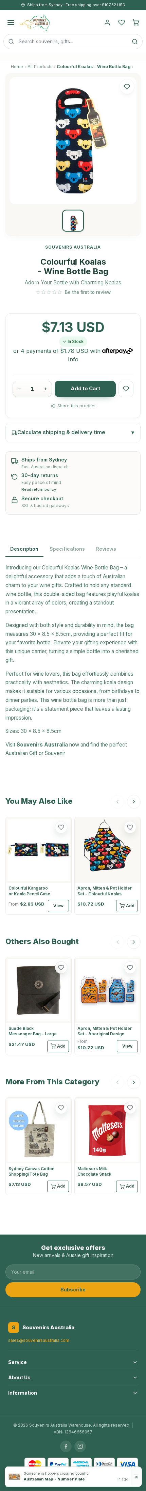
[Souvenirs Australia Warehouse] (34, 22)
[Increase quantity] (45, 389)
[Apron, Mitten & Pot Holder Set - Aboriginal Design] (107, 990)
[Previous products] (117, 802)
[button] (127, 86)
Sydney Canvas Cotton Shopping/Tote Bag (31, 1171)
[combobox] (73, 41)
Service (17, 1362)
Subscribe (73, 1289)
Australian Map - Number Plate (54, 1479)
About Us (19, 1377)
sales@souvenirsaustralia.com (38, 1340)
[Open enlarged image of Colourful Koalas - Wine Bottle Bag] (73, 140)
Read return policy (38, 489)
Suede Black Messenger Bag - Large (32, 1031)
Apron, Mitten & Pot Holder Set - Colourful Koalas (104, 890)
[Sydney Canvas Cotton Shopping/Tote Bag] (38, 1130)
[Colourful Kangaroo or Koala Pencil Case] (38, 850)
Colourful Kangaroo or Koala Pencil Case (29, 890)
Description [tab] (24, 549)
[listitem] (73, 221)
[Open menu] (10, 22)
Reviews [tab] (106, 549)
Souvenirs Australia (42, 744)
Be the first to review (88, 292)
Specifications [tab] (67, 549)
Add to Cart (85, 389)
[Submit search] (135, 41)
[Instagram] (80, 1446)
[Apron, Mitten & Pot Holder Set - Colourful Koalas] (107, 850)
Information (22, 1393)
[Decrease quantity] (19, 389)
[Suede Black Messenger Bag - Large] (38, 990)
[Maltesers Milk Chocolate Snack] (107, 1130)
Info (73, 359)
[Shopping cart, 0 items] (136, 22)
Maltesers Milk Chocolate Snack (94, 1171)
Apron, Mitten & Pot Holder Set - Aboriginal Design (104, 1031)
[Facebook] (66, 1446)
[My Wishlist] (121, 22)
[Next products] (134, 802)
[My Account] (107, 22)
